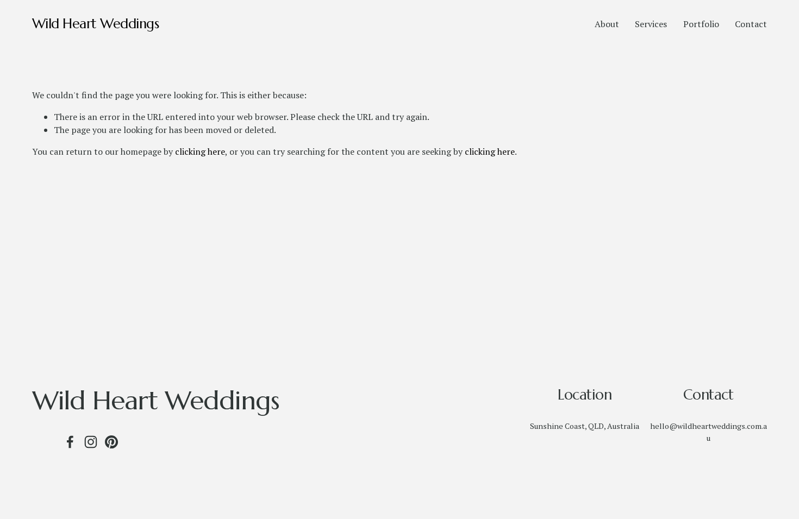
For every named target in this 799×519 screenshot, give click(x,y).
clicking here (200, 151)
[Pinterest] (111, 441)
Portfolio (701, 24)
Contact (751, 24)
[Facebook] (70, 441)
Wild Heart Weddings (95, 23)
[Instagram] (90, 441)
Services (651, 24)
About (607, 24)
